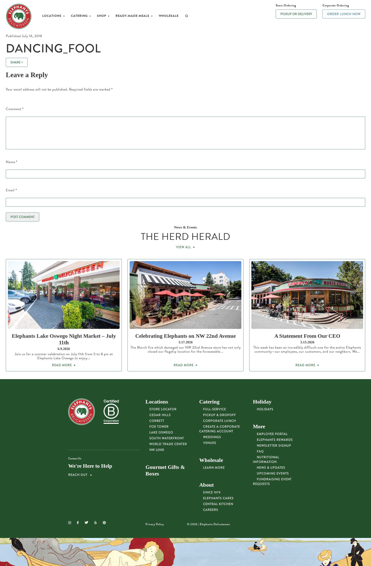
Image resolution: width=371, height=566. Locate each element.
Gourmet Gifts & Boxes (165, 470)
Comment (15, 108)
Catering (79, 16)
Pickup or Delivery (296, 14)
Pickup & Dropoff (219, 415)
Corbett (156, 421)
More (259, 426)
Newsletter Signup (274, 445)
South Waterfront (166, 438)
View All (183, 247)
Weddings (212, 437)
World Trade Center (168, 444)
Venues (209, 443)
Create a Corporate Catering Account (219, 428)
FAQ (260, 451)
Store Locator (163, 409)
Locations (51, 16)
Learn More (214, 467)
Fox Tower (159, 426)
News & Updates (271, 467)
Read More (62, 365)
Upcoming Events (273, 473)
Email (11, 190)
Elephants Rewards (275, 440)
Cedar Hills (160, 415)
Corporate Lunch (219, 421)
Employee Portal (272, 434)
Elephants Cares (218, 498)
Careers (210, 510)
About (206, 485)
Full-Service (214, 409)
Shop (101, 16)
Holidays (265, 409)
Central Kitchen (218, 504)
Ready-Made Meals (132, 16)
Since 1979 (212, 492)
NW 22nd (156, 450)
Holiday (262, 402)
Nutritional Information (266, 459)
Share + (16, 62)
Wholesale (169, 16)
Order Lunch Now (344, 14)
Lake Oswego (161, 432)
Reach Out (78, 475)
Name (11, 161)
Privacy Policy (155, 524)
